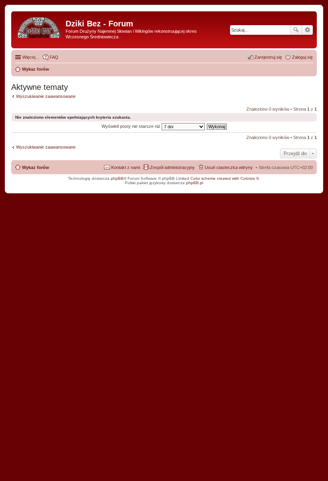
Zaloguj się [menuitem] (302, 57)
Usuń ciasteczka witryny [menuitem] (229, 167)
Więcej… (31, 57)
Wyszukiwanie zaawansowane (307, 30)
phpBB (117, 178)
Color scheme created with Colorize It (224, 178)
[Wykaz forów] (39, 26)
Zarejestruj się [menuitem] (268, 57)
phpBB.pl (194, 183)
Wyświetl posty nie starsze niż (132, 126)
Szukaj (296, 30)
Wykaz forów (35, 167)
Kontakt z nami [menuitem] (125, 167)
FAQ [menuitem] (54, 57)
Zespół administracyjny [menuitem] (172, 167)
